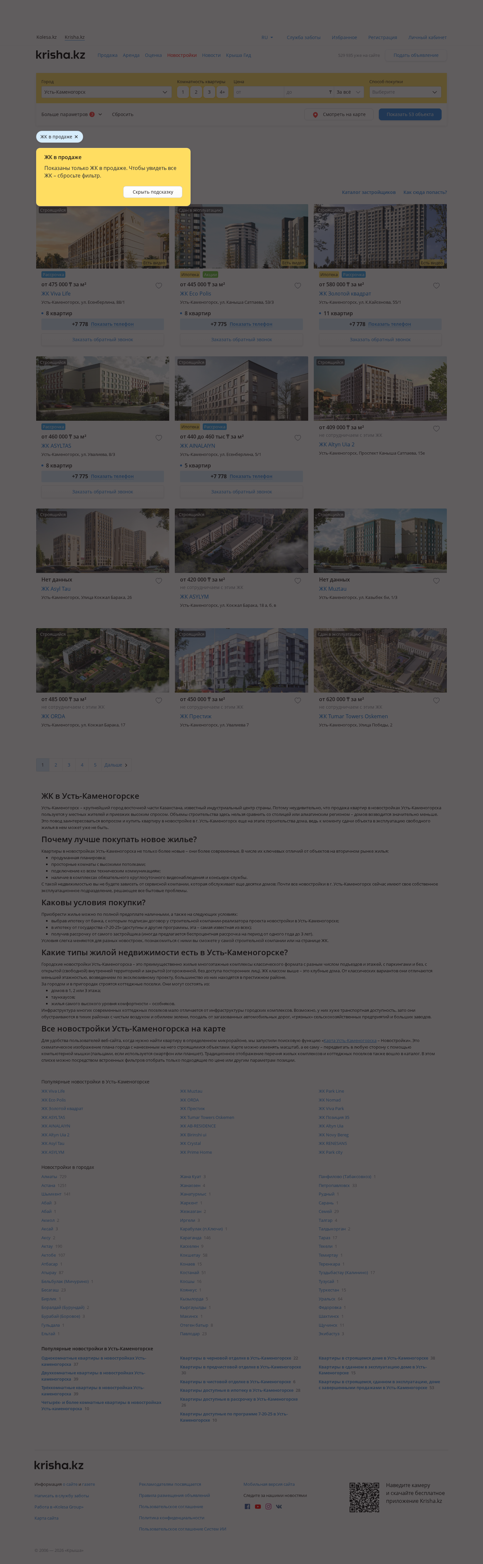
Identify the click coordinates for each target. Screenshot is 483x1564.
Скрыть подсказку (153, 192)
